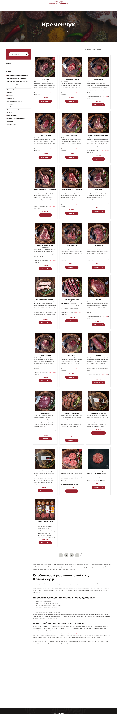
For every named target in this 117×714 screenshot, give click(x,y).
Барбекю (10, 121)
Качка (9, 95)
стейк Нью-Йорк (74, 634)
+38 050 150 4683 (58, 1)
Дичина (9, 98)
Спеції (9, 104)
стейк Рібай (67, 634)
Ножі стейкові (11, 115)
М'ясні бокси (11, 87)
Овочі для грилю (12, 107)
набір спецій (51, 92)
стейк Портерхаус (83, 634)
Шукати (26, 54)
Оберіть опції (44, 101)
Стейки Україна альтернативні (16, 81)
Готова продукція (12, 109)
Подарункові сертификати (15, 118)
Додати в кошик (97, 433)
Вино (8, 112)
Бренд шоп (10, 124)
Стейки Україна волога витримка (17, 75)
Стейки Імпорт (11, 84)
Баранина (10, 92)
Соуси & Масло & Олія (13, 101)
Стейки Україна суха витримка (16, 78)
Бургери (9, 89)
